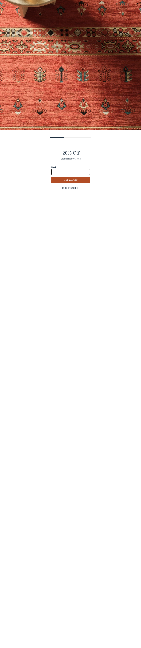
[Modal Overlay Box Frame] (70, 324)
